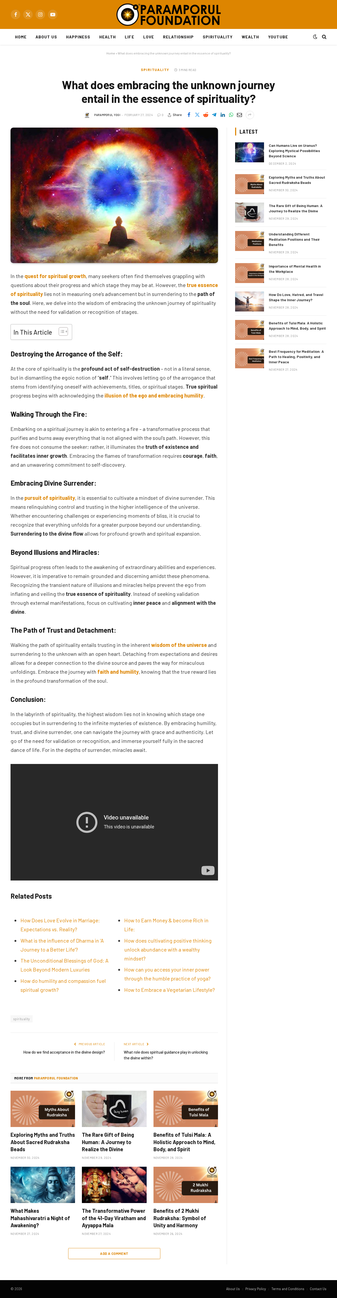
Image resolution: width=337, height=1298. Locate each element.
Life (129, 36)
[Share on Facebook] (189, 115)
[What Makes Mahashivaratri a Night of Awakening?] (43, 1185)
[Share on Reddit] (206, 115)
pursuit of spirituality (49, 498)
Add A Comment (114, 1253)
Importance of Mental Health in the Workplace (295, 269)
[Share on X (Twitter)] (197, 115)
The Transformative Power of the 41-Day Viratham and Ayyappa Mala (114, 1218)
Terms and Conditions (287, 1289)
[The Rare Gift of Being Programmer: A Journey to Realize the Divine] (114, 1109)
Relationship (178, 36)
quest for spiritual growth (55, 276)
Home (21, 36)
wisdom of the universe (179, 645)
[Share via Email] (240, 115)
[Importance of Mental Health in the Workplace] (249, 273)
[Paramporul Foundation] (168, 14)
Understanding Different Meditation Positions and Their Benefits (294, 239)
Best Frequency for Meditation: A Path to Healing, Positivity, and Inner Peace (296, 356)
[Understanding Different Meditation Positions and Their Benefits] (249, 241)
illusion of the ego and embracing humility (154, 395)
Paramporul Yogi (107, 115)
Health (107, 36)
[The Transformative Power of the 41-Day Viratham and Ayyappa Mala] (114, 1185)
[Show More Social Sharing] (250, 115)
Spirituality (218, 36)
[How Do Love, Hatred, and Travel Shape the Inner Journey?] (249, 301)
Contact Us (318, 1289)
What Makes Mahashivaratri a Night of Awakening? (40, 1218)
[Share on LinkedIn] (223, 115)
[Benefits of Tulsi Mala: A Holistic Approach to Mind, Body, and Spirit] (185, 1109)
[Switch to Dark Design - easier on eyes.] (315, 36)
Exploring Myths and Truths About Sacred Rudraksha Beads (43, 1141)
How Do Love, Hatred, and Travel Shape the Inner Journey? (296, 297)
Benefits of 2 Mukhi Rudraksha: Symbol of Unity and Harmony (179, 1218)
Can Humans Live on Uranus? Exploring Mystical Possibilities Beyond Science (294, 150)
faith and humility (118, 671)
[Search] (323, 37)
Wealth (250, 36)
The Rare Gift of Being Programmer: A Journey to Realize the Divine (108, 1141)
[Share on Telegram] (214, 115)
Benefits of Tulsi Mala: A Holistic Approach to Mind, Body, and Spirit (184, 1141)
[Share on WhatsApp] (231, 115)
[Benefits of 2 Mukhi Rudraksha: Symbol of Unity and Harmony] (185, 1185)
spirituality (21, 1019)
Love (148, 36)
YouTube (278, 36)
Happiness (78, 36)
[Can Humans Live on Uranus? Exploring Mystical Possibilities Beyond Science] (249, 152)
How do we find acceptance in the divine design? (64, 1052)
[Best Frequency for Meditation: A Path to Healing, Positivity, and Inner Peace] (249, 358)
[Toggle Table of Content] (61, 331)
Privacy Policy (255, 1289)
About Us (46, 36)
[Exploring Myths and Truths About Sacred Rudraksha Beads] (43, 1109)
